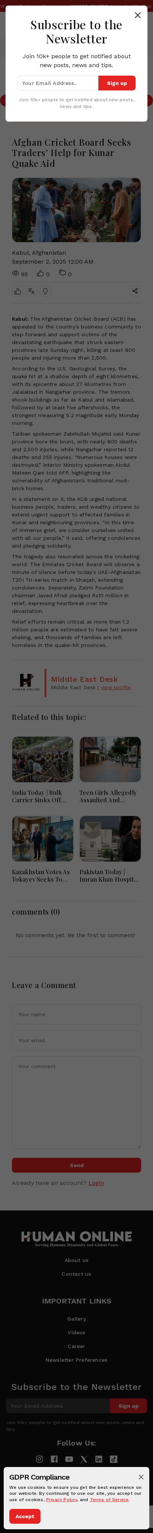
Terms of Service (109, 1499)
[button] (141, 1477)
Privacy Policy (61, 1499)
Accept (25, 1516)
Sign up (117, 83)
